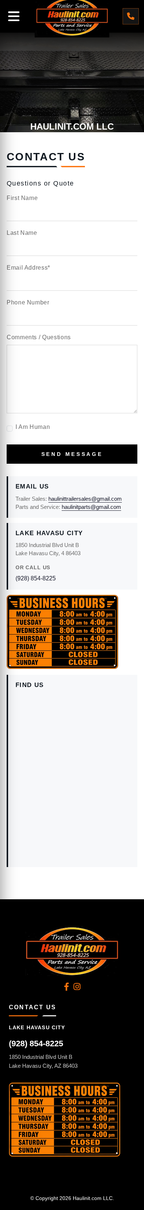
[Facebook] (66, 987)
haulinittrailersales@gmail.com (85, 499)
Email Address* (28, 267)
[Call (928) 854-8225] (131, 16)
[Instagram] (76, 987)
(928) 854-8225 (36, 578)
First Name (22, 198)
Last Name (22, 233)
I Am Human (33, 427)
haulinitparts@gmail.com (91, 507)
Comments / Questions (39, 337)
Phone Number (28, 302)
